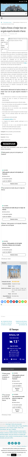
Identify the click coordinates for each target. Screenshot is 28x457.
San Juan (9, 429)
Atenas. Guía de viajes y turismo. (11, 4)
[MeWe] (16, 301)
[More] (25, 301)
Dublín (15, 427)
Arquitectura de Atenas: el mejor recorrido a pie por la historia (21, 323)
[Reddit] (8, 301)
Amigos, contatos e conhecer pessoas (8, 432)
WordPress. (24, 446)
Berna (17, 426)
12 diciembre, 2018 (13, 33)
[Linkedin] (11, 301)
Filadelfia (13, 429)
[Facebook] (24, 1)
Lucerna (9, 426)
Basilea (13, 426)
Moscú (19, 427)
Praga (20, 426)
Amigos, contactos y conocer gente (17, 431)
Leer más (19, 455)
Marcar (3, 316)
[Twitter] (22, 1)
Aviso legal (8, 424)
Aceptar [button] (13, 455)
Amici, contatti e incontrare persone (14, 436)
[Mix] (19, 301)
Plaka (25, 63)
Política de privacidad (16, 424)
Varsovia (11, 427)
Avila (7, 427)
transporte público (8, 119)
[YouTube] (20, 1)
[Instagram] (26, 1)
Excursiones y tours (7, 22)
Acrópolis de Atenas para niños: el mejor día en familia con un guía (6, 323)
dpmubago (4, 33)
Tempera (19, 446)
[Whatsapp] (22, 301)
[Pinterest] (14, 301)
